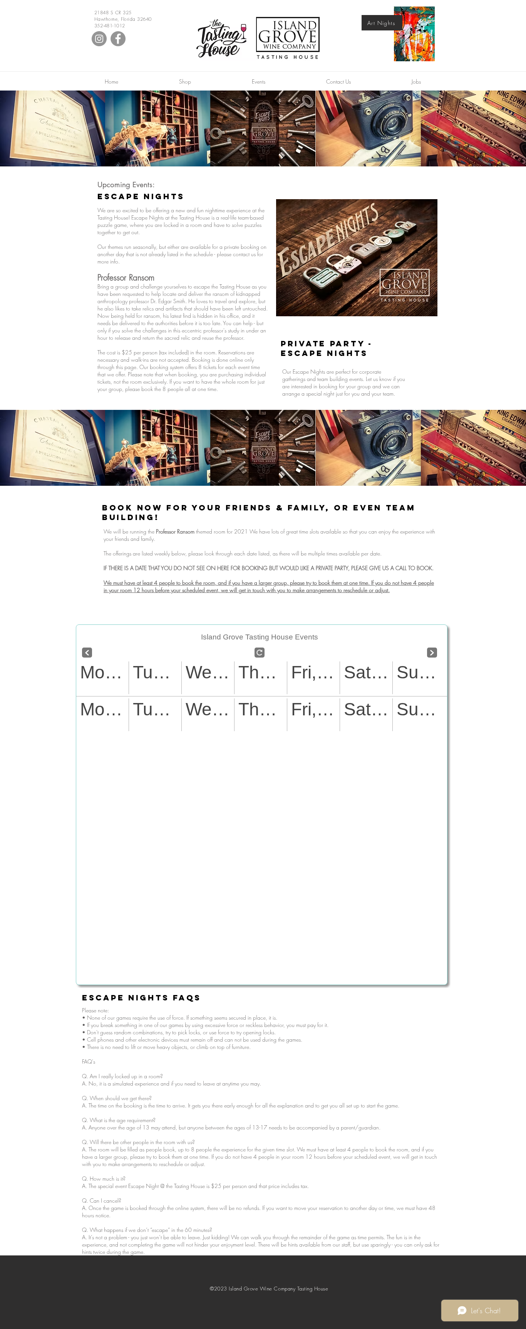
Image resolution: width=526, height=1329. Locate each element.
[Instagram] (99, 38)
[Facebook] (118, 38)
